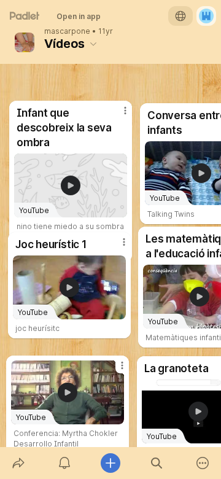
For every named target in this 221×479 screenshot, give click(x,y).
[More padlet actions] (203, 463)
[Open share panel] (18, 463)
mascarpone (67, 31)
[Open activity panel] (64, 463)
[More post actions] (114, 370)
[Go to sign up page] (206, 16)
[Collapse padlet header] (93, 43)
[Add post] (110, 463)
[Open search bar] (157, 463)
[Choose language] (180, 16)
